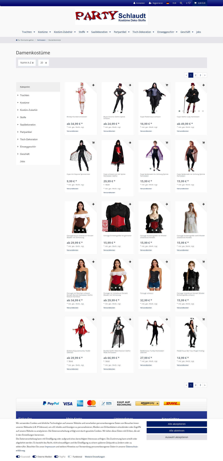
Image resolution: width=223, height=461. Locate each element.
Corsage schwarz (146, 293)
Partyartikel (120, 31)
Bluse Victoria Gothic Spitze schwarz (114, 118)
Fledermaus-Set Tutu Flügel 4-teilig (190, 351)
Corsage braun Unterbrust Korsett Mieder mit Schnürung (80, 236)
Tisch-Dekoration (142, 31)
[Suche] (181, 3)
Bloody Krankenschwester (77, 117)
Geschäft (186, 31)
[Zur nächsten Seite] (205, 75)
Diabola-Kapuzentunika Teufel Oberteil (78, 352)
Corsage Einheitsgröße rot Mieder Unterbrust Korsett (153, 236)
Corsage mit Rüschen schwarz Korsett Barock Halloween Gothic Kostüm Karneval (80, 295)
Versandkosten (72, 131)
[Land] (168, 3)
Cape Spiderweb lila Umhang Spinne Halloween (154, 175)
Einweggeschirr (166, 31)
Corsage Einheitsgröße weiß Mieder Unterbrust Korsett (191, 236)
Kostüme (43, 31)
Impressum (50, 446)
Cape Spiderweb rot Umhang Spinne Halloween (191, 175)
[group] (118, 98)
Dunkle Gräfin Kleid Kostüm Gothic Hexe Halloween (117, 352)
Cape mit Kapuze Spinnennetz (78, 174)
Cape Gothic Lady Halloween (188, 117)
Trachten (27, 31)
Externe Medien (45, 456)
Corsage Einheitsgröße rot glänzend (117, 236)
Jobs (198, 31)
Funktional (77, 456)
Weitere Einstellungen (95, 456)
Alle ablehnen (176, 430)
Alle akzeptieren (177, 423)
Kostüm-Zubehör (63, 31)
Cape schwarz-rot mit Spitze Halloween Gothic (114, 175)
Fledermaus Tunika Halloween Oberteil (152, 352)
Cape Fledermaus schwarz (150, 117)
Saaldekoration (99, 31)
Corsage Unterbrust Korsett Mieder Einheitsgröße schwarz (190, 294)
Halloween (41, 40)
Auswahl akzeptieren (176, 437)
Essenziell (25, 456)
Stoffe (82, 31)
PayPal (62, 456)
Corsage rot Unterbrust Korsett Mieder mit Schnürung (116, 294)
